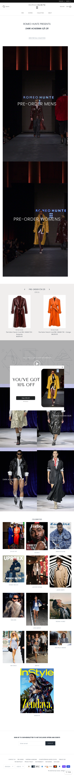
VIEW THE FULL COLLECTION (37, 38)
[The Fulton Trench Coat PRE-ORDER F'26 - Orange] (54, 311)
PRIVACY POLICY (29, 762)
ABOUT (50, 13)
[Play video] (37, 363)
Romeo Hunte (56, 771)
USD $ (67, 1)
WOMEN (30, 13)
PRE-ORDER (21, 759)
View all (37, 292)
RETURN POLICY (19, 762)
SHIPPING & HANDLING (31, 759)
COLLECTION (40, 13)
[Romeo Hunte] (37, 6)
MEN (22, 13)
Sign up (50, 743)
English (61, 1)
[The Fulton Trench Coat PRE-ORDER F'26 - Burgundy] (19, 311)
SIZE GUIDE (56, 762)
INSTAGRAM (48, 762)
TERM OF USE (62, 759)
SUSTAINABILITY (39, 762)
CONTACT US (12, 759)
